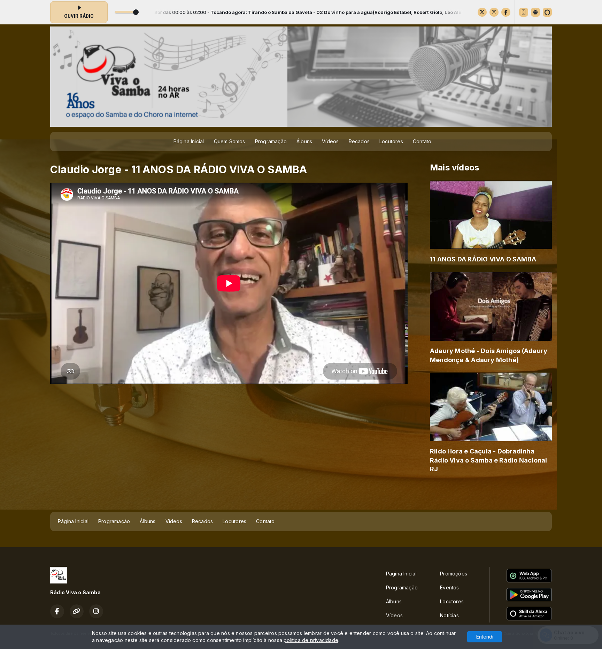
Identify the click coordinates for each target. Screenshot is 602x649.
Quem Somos (229, 141)
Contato (422, 141)
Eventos (449, 587)
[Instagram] (494, 12)
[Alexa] (547, 12)
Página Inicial (188, 141)
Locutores (391, 141)
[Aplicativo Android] (535, 12)
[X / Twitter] (482, 12)
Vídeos (330, 141)
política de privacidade (311, 640)
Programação (271, 141)
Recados (359, 141)
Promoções (453, 574)
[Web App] (523, 12)
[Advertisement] (301, 494)
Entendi (484, 637)
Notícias (449, 615)
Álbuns (304, 141)
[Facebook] (505, 12)
